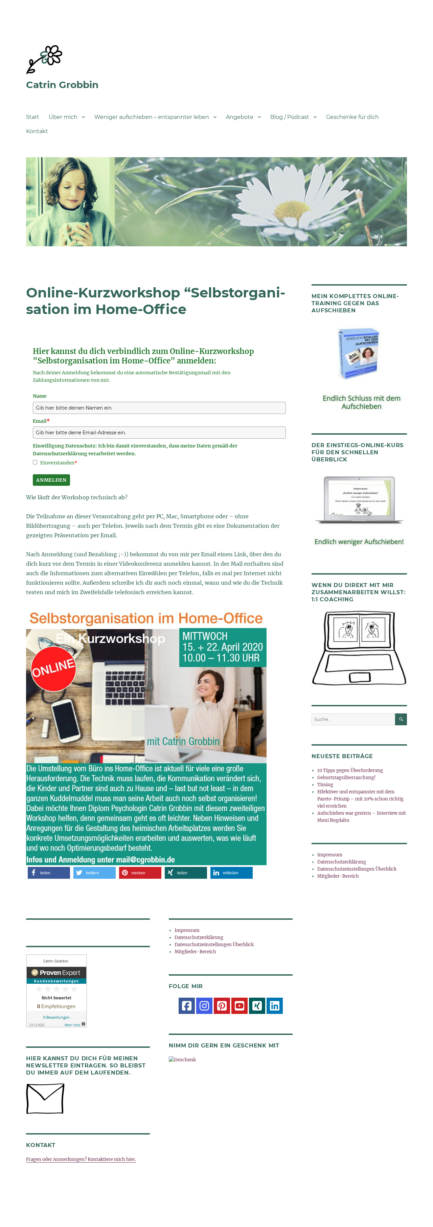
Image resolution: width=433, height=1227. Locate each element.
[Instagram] (204, 1006)
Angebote (239, 117)
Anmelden (51, 480)
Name (40, 396)
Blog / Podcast (289, 117)
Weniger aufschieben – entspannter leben (151, 117)
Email (41, 421)
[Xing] (257, 1006)
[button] (49, 873)
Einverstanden (58, 463)
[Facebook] (187, 1006)
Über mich (63, 117)
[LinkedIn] (275, 1006)
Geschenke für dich (352, 117)
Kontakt (37, 131)
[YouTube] (239, 1006)
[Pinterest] (222, 1006)
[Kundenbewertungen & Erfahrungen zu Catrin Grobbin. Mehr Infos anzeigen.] (88, 990)
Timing (325, 785)
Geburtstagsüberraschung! (346, 778)
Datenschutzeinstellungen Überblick (214, 945)
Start (32, 117)
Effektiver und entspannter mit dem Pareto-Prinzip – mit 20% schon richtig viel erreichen (360, 799)
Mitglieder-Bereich (195, 952)
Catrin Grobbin (62, 84)
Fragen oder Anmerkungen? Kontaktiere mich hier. (81, 1159)
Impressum (187, 930)
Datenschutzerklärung (199, 937)
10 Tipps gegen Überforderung (350, 770)
